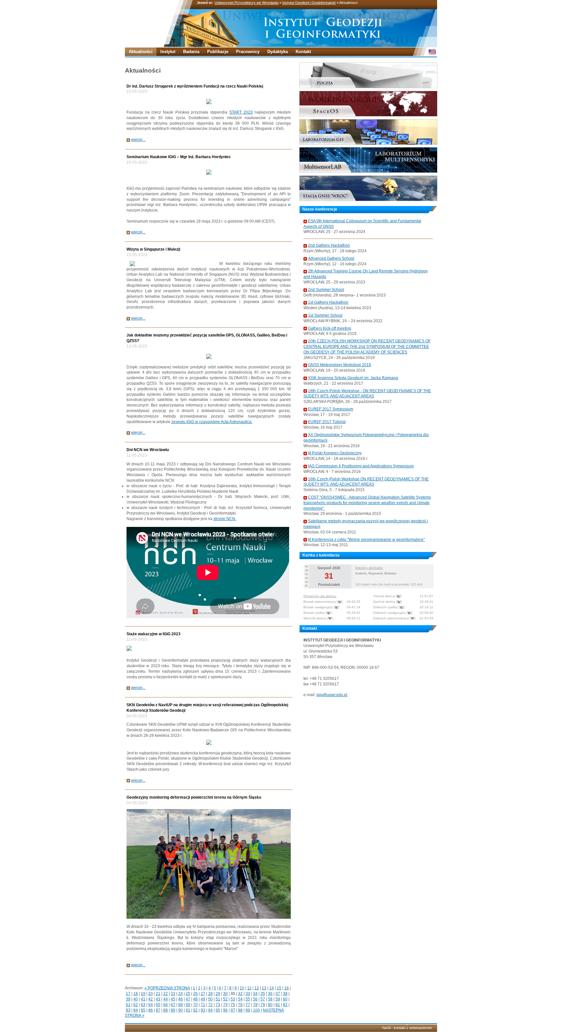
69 (188, 1004)
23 (173, 993)
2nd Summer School (326, 289)
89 (173, 1010)
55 (248, 999)
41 (143, 999)
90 (180, 1010)
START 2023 (241, 112)
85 (143, 1010)
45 (173, 999)
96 (225, 1010)
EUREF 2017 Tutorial (327, 422)
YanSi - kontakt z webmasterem (407, 1028)
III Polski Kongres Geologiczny (335, 453)
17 (128, 993)
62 (135, 1004)
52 (225, 999)
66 (165, 1004)
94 (210, 1010)
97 (233, 1010)
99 (248, 1010)
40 (135, 999)
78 (255, 1004)
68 (180, 1004)
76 (240, 1004)
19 (143, 993)
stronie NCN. (224, 518)
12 (256, 988)
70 (195, 1004)
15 (279, 988)
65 (158, 1004)
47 (188, 999)
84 (135, 1010)
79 (263, 1004)
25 (188, 993)
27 (203, 993)
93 (203, 1010)
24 (180, 993)
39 (128, 999)
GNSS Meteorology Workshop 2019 (339, 365)
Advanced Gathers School (331, 258)
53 (233, 999)
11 (249, 988)
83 (128, 1010)
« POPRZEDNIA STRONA (167, 988)
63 (143, 1004)
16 (286, 988)
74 (225, 1004)
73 (218, 1004)
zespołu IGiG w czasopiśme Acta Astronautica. (211, 422)
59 (277, 999)
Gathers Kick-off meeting (329, 328)
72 (210, 1004)
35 (263, 993)
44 (165, 999)
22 (165, 993)
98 (240, 1010)
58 (270, 999)
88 (165, 1010)
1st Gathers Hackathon (328, 302)
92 (195, 1010)
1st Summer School (325, 315)
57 (263, 999)
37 (277, 993)
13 (264, 988)
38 (285, 993)
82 (285, 1004)
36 (270, 993)
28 (210, 993)
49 (203, 999)
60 (285, 999)
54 (240, 999)
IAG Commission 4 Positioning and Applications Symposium (361, 466)
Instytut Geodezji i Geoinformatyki (309, 3)
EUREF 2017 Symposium (330, 409)
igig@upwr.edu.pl (331, 695)
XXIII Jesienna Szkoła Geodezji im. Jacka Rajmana (353, 378)
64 (150, 1004)
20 (150, 993)
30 (225, 993)
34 (255, 993)
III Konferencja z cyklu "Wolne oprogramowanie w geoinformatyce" (366, 539)
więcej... (138, 139)
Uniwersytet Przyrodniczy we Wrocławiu (246, 3)
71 (203, 1004)
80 (270, 1004)
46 (180, 999)
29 (218, 993)
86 (150, 1010)
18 (135, 993)
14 (271, 988)
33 (248, 993)
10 (242, 988)
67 (173, 1004)
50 (210, 999)
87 (158, 1010)
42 (150, 999)
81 (277, 1004)
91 (188, 1010)
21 (158, 993)
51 (218, 999)
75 (233, 1004)
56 (255, 999)
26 (195, 993)
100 (256, 1010)
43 (158, 999)
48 (195, 999)
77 (248, 1004)
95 (218, 1010)
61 (128, 1004)
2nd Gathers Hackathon (329, 245)
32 (240, 993)
